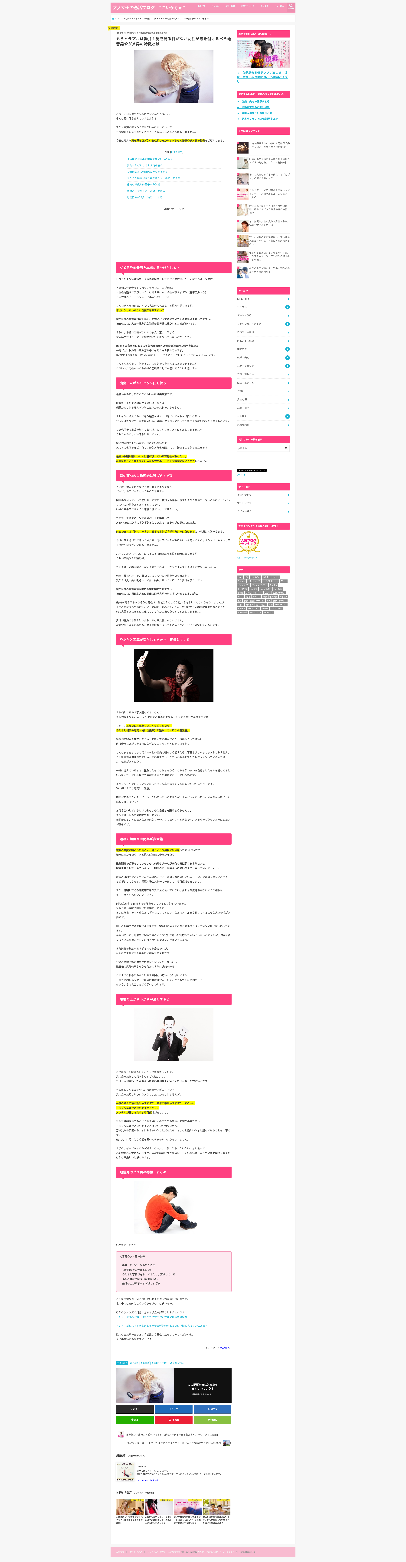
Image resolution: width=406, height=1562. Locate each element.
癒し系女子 (261, 604)
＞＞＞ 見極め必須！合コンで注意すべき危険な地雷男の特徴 (151, 1317)
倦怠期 (240, 593)
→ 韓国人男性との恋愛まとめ (254, 113)
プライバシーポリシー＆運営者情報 (163, 1551)
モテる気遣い (266, 589)
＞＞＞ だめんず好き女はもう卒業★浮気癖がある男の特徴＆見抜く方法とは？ (161, 1325)
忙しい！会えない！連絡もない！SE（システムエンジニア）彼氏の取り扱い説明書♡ (269, 256)
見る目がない (178, 1363)
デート (284, 581)
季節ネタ (242, 349)
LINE (240, 577)
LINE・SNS (243, 298)
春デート (260, 600)
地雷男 (146, 1363)
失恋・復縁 (230, 6)
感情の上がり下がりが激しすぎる (146, 191)
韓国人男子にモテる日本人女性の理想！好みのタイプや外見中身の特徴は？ (268, 209)
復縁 (239, 600)
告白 (248, 596)
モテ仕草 (278, 589)
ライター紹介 (244, 511)
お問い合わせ (244, 494)
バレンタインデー (259, 585)
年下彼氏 (283, 596)
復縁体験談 (249, 600)
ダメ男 (135, 1363)
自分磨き (264, 6)
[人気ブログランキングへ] (248, 554)
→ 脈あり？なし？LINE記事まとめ (257, 118)
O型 (246, 577)
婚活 (265, 596)
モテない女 (242, 589)
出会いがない (279, 593)
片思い (240, 391)
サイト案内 (279, 6)
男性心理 (201, 6)
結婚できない (281, 604)
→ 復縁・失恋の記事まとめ (253, 101)
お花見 (266, 577)
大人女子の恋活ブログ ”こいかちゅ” (149, 7)
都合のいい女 (255, 612)
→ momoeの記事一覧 (148, 1480)
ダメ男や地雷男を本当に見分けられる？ (150, 159)
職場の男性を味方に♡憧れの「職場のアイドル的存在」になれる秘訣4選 (269, 160)
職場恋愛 (241, 608)
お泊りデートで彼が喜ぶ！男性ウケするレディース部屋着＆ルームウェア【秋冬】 (269, 194)
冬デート (258, 593)
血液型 (265, 608)
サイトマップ (244, 502)
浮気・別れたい (245, 374)
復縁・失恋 (243, 357)
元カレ (249, 593)
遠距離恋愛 (243, 424)
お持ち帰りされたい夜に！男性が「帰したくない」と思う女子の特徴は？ (269, 145)
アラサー (275, 577)
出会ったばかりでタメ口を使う (145, 165)
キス (250, 581)
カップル (215, 6)
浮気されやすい (160, 1363)
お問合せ (120, 1551)
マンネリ (273, 585)
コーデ (257, 581)
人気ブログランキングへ (247, 557)
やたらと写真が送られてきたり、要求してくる (153, 178)
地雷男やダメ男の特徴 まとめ (145, 197)
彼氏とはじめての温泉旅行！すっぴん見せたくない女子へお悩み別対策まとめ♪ (269, 240)
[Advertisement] (174, 233)
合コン (240, 596)
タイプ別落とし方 (270, 581)
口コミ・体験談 (245, 332)
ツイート (241, 474)
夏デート (256, 596)
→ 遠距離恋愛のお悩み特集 (253, 107)
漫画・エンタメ (245, 382)
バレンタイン (243, 585)
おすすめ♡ (255, 577)
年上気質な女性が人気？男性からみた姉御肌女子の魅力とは (269, 223)
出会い (268, 593)
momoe (224, 1348)
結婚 (270, 604)
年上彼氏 (273, 596)
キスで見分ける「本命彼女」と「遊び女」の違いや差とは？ (269, 176)
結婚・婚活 (243, 407)
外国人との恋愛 (245, 340)
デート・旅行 (244, 315)
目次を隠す (176, 152)
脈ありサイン (253, 608)
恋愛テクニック (247, 6)
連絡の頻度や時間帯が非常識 (143, 184)
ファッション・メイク (249, 323)
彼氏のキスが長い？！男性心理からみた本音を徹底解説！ (269, 270)
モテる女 (253, 589)
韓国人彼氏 (268, 612)
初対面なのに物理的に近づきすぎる (147, 171)
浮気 (269, 600)
